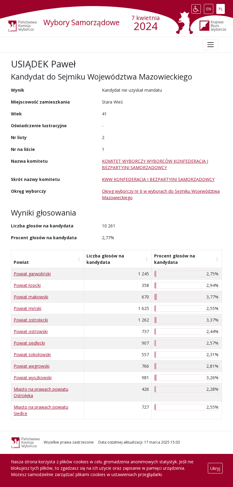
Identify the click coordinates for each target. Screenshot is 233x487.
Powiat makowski (31, 297)
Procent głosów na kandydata (174, 259)
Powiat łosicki (27, 285)
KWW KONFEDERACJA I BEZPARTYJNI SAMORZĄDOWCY (158, 179)
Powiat (21, 262)
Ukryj (215, 468)
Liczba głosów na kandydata (105, 259)
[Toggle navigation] (210, 44)
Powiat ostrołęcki (31, 320)
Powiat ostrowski (31, 331)
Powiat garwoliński (32, 274)
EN (209, 7)
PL (221, 7)
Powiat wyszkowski (33, 377)
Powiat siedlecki (29, 343)
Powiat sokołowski (32, 354)
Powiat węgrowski (31, 366)
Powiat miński (27, 308)
